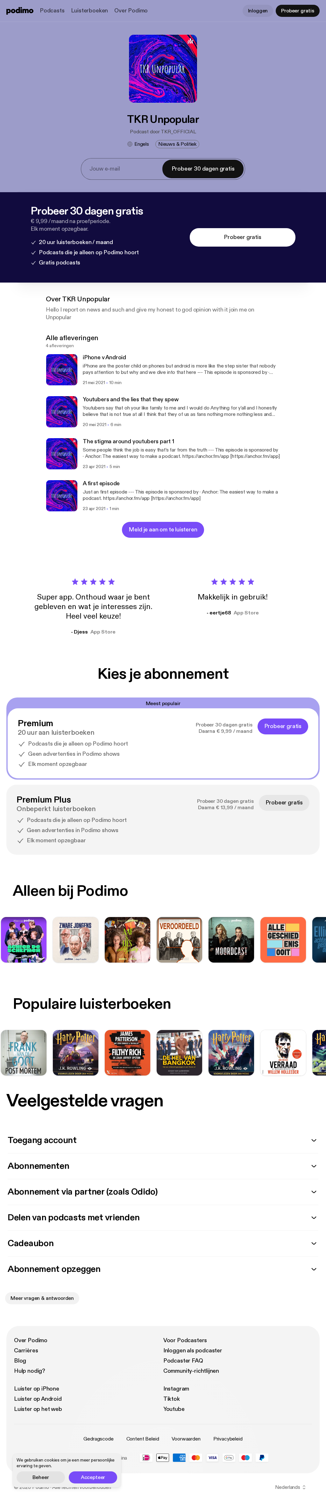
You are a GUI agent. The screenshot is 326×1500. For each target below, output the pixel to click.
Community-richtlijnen (191, 1371)
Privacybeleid (228, 1439)
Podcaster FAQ (183, 1360)
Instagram (176, 1388)
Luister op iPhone (36, 1388)
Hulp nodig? (29, 1371)
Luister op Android (38, 1399)
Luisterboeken (89, 10)
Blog (20, 1360)
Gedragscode (98, 1439)
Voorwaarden (186, 1439)
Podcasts (52, 10)
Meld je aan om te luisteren (163, 529)
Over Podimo (131, 10)
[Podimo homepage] (19, 10)
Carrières (26, 1350)
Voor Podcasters (185, 1340)
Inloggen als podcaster (192, 1350)
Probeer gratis (297, 11)
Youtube (174, 1409)
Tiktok (171, 1399)
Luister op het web (38, 1409)
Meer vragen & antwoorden (42, 1298)
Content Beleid (142, 1439)
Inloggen (258, 11)
